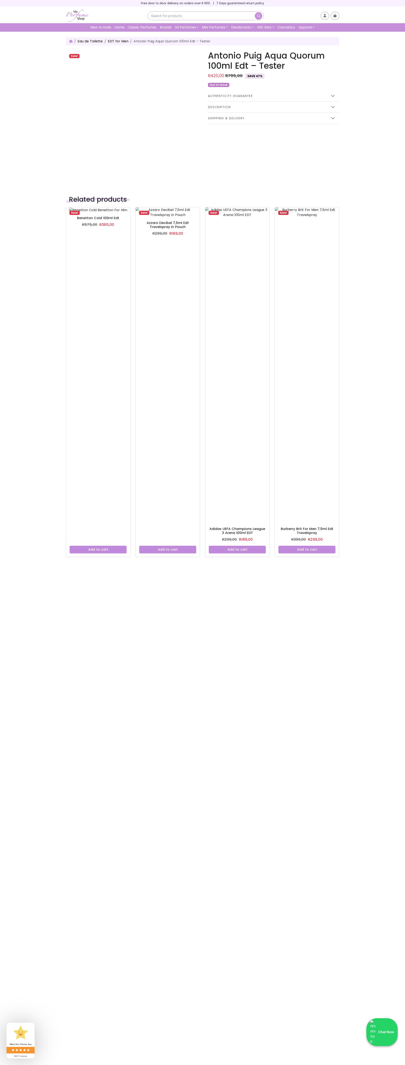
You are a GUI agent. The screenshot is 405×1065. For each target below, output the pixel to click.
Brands (165, 27)
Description (219, 107)
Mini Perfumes (213, 27)
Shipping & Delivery (226, 118)
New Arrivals (100, 27)
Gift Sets (264, 27)
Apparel (305, 27)
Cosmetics (286, 27)
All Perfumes (185, 27)
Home (119, 27)
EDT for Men (118, 41)
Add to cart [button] (98, 549)
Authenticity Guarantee (230, 96)
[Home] (71, 41)
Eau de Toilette (90, 41)
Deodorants (241, 27)
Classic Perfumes (142, 27)
